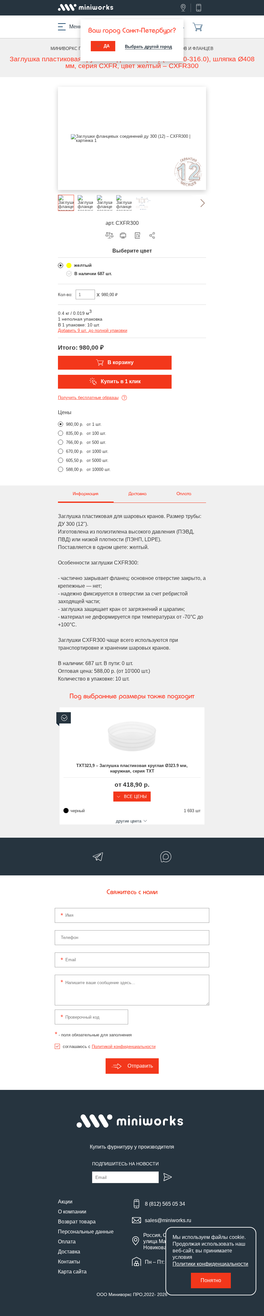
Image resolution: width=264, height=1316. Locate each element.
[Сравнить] (111, 235)
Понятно (211, 1280)
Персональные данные (86, 1231)
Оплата (67, 1241)
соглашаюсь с (109, 1046)
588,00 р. (74, 469)
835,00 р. (74, 433)
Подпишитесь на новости (125, 1163)
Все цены (135, 796)
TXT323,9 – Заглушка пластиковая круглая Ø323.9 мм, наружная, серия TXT (132, 768)
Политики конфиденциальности (210, 1264)
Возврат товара (77, 1221)
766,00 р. (74, 442)
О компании (72, 1211)
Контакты (69, 1261)
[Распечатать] (124, 235)
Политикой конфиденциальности (124, 1046)
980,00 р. (74, 424)
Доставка (69, 1251)
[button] (198, 203)
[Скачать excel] (139, 235)
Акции (65, 1201)
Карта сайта (72, 1271)
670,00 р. (74, 451)
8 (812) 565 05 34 (165, 1204)
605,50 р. (74, 460)
